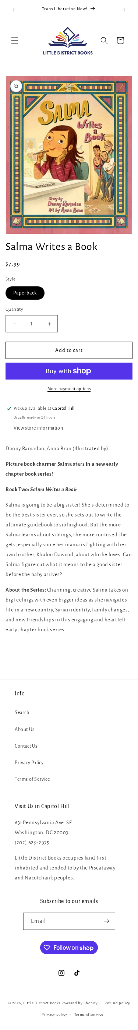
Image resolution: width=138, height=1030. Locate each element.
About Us (25, 729)
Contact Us (26, 746)
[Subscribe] (107, 921)
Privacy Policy (29, 762)
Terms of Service (32, 779)
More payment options (69, 389)
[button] (15, 40)
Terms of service (88, 1014)
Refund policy (117, 1003)
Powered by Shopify (79, 1003)
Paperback (25, 293)
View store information (38, 428)
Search (22, 712)
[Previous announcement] (14, 9)
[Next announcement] (124, 9)
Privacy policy (54, 1014)
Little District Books (41, 1003)
